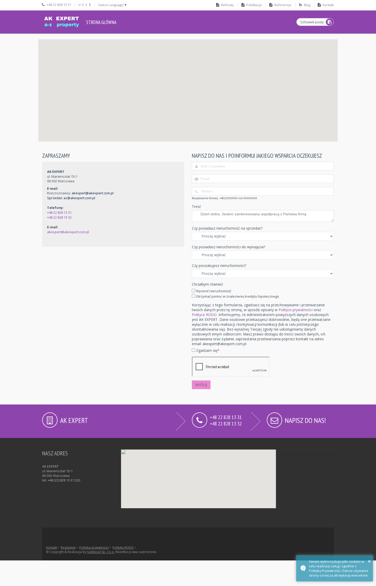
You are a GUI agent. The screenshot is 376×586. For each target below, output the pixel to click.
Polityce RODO (204, 314)
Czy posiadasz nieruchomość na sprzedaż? (227, 228)
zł (79, 4)
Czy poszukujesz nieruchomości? (219, 265)
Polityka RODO (123, 547)
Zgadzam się (207, 350)
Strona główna (101, 22)
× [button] (369, 561)
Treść (196, 206)
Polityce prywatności (296, 309)
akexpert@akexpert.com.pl (93, 193)
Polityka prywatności (94, 547)
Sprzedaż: (55, 198)
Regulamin (68, 547)
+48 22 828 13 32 (59, 217)
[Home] (61, 21)
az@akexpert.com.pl (79, 198)
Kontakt (51, 547)
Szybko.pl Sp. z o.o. (101, 552)
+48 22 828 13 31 (59, 212)
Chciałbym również (207, 284)
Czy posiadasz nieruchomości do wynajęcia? (228, 246)
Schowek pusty (312, 22)
